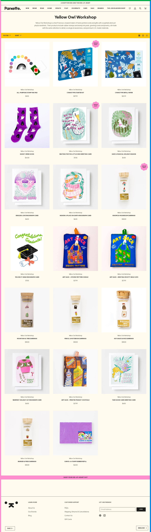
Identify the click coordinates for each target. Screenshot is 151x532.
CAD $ (9, 528)
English (141, 528)
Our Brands (32, 512)
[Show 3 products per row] (143, 35)
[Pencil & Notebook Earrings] (75, 310)
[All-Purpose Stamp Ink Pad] (27, 64)
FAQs (66, 508)
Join (141, 509)
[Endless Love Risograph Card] (27, 187)
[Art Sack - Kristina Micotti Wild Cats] (123, 248)
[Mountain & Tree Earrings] (27, 310)
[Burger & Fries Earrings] (27, 433)
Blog (30, 515)
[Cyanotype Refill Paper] (123, 64)
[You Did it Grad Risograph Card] (27, 248)
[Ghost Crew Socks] (27, 125)
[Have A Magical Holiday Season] (123, 125)
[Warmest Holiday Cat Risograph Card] (27, 371)
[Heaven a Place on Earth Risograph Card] (75, 187)
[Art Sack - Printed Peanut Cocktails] (75, 371)
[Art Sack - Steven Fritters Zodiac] (75, 248)
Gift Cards (68, 519)
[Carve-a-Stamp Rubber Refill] (75, 433)
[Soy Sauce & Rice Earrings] (123, 310)
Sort (17, 35)
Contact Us (68, 515)
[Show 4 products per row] (147, 35)
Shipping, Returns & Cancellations (77, 512)
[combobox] (142, 528)
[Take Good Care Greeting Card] (123, 371)
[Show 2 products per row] (139, 35)
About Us (31, 508)
